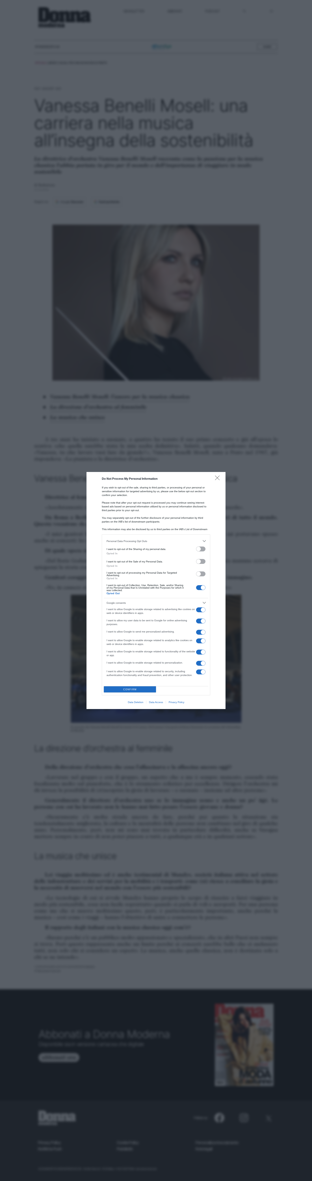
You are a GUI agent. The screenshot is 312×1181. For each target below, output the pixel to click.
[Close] (218, 479)
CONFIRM (130, 689)
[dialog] (156, 590)
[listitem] (156, 541)
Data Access (156, 702)
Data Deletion (135, 702)
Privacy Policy (176, 702)
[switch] (200, 549)
